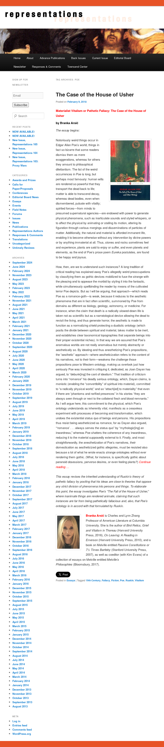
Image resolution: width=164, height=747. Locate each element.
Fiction (115, 580)
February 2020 (21, 376)
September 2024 (22, 262)
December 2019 (21, 385)
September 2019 (22, 398)
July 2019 (18, 406)
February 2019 (21, 427)
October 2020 (20, 343)
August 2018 (20, 453)
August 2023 (20, 279)
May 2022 (18, 292)
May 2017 (18, 516)
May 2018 (18, 465)
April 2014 (18, 672)
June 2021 (18, 309)
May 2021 (18, 313)
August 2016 (20, 554)
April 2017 (18, 520)
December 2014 (21, 639)
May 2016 (18, 567)
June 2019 (18, 410)
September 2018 (22, 448)
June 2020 (18, 360)
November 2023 (21, 275)
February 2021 (21, 326)
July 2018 (18, 457)
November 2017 (21, 491)
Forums (17, 214)
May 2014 (18, 668)
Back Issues (78, 58)
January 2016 (20, 584)
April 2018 (18, 469)
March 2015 (19, 626)
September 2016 (22, 550)
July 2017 (18, 507)
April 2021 (18, 317)
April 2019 (18, 419)
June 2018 (18, 461)
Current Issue (100, 58)
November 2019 (21, 389)
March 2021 (19, 322)
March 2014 (19, 677)
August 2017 (20, 503)
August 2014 (20, 656)
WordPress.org (21, 734)
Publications (20, 227)
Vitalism (139, 580)
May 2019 (18, 414)
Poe (122, 580)
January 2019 (20, 431)
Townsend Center (77, 66)
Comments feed (22, 729)
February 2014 (21, 681)
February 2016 (21, 579)
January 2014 (20, 685)
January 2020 (20, 381)
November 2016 (21, 541)
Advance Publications (52, 58)
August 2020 (20, 351)
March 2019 (19, 423)
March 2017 (19, 524)
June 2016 (18, 563)
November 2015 (21, 592)
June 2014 (18, 664)
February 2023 (21, 288)
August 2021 (20, 305)
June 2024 (18, 267)
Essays (71, 580)
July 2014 (18, 660)
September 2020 (22, 347)
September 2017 (22, 499)
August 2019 (20, 402)
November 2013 (21, 694)
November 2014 (21, 643)
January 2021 (20, 330)
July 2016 (18, 558)
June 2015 (18, 613)
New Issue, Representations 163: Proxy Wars (25, 161)
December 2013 (21, 689)
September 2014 (22, 651)
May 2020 (18, 364)
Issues (16, 218)
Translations (20, 239)
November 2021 (21, 300)
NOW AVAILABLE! (23, 131)
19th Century (93, 580)
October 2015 (20, 596)
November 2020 (21, 338)
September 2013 (22, 702)
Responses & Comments (46, 66)
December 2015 (21, 588)
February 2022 (21, 296)
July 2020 (18, 355)
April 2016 (18, 571)
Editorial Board (122, 58)
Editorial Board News (25, 197)
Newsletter (20, 66)
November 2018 (21, 440)
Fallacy (106, 580)
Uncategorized (21, 243)
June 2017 (18, 512)
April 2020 (18, 368)
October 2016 (20, 545)
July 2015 (18, 609)
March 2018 (19, 474)
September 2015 (22, 601)
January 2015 (20, 634)
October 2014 (20, 647)
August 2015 (20, 605)
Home (17, 58)
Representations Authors (27, 231)
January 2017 (20, 533)
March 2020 (19, 372)
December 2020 (21, 334)
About (30, 58)
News (15, 222)
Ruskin (130, 580)
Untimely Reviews (23, 248)
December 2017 (21, 486)
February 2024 (21, 271)
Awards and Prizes (24, 180)
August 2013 (20, 706)
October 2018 (20, 444)
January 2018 (20, 482)
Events (16, 205)
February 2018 (21, 478)
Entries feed (19, 725)
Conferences (20, 193)
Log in (16, 721)
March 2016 (19, 575)
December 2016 (21, 537)
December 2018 (21, 436)
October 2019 (20, 393)
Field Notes (19, 210)
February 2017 (21, 529)
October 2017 (20, 495)
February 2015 (21, 630)
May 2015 (18, 617)
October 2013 (20, 698)
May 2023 (18, 284)
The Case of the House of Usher (95, 94)
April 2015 (18, 622)
